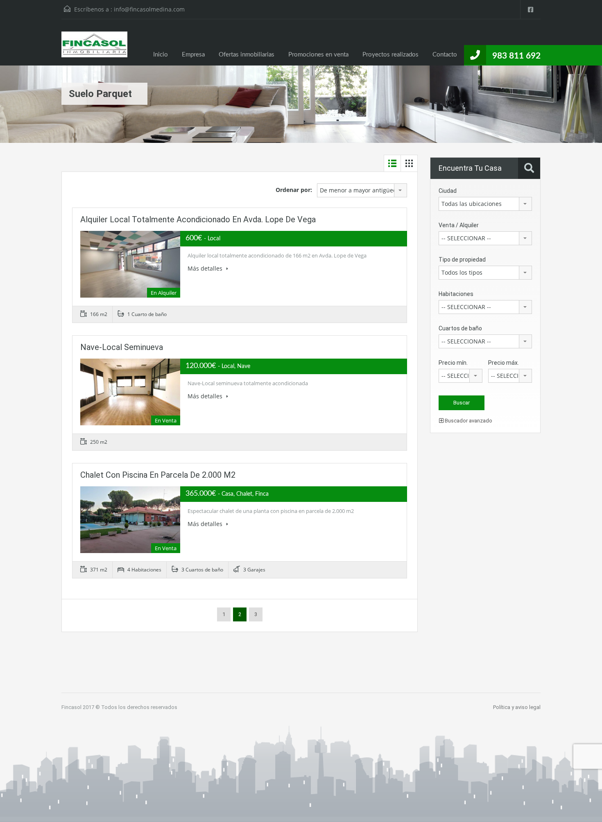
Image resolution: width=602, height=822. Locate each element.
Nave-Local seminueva (121, 347)
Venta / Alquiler (459, 225)
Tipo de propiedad (462, 259)
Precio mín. (453, 362)
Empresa (193, 55)
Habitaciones (456, 294)
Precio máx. (503, 362)
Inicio (160, 55)
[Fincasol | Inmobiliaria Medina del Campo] (94, 48)
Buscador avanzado (468, 421)
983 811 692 (516, 56)
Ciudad (448, 190)
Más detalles (206, 268)
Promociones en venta (318, 55)
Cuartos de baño (460, 328)
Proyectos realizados (390, 55)
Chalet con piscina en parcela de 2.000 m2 (157, 475)
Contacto (444, 55)
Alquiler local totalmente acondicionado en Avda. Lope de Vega (198, 219)
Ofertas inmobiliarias (246, 55)
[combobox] (362, 190)
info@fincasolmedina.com (149, 9)
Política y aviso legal (517, 707)
